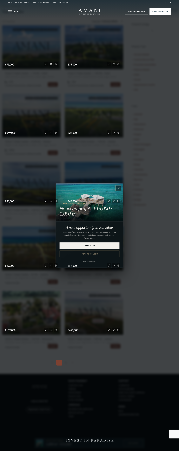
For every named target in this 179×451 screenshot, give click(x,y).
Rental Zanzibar (41, 2)
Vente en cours (60, 2)
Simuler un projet (136, 11)
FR (165, 2)
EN (170, 2)
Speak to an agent (89, 254)
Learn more (89, 246)
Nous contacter (160, 11)
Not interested (89, 261)
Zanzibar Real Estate (19, 2)
